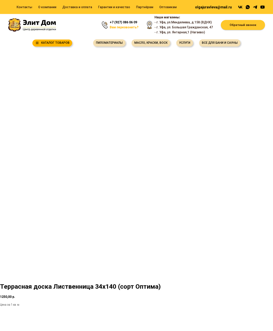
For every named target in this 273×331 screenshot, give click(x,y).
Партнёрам (144, 7)
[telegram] (255, 7)
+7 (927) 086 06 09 (123, 22)
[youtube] (262, 7)
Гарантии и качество (114, 7)
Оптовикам (168, 7)
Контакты (24, 7)
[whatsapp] (247, 7)
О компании (47, 7)
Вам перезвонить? (124, 27)
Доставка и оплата (77, 7)
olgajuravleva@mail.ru (213, 7)
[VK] (240, 7)
